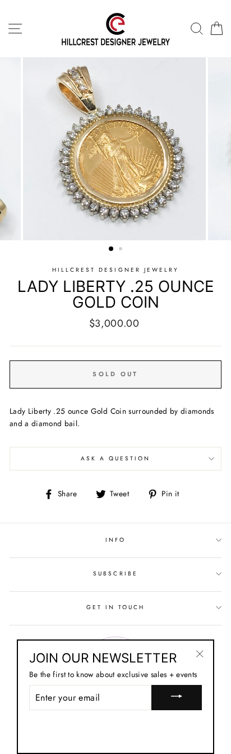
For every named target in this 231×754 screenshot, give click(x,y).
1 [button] (111, 249)
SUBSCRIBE (115, 573)
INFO (115, 540)
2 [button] (121, 250)
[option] (115, 148)
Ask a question (116, 458)
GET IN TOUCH (115, 607)
